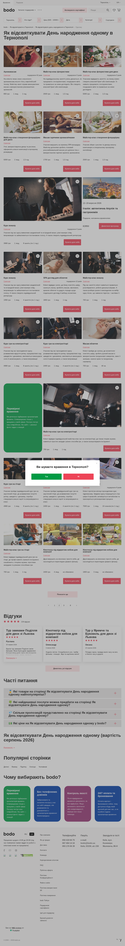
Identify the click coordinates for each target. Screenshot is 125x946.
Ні (78, 477)
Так (46, 477)
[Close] (96, 463)
